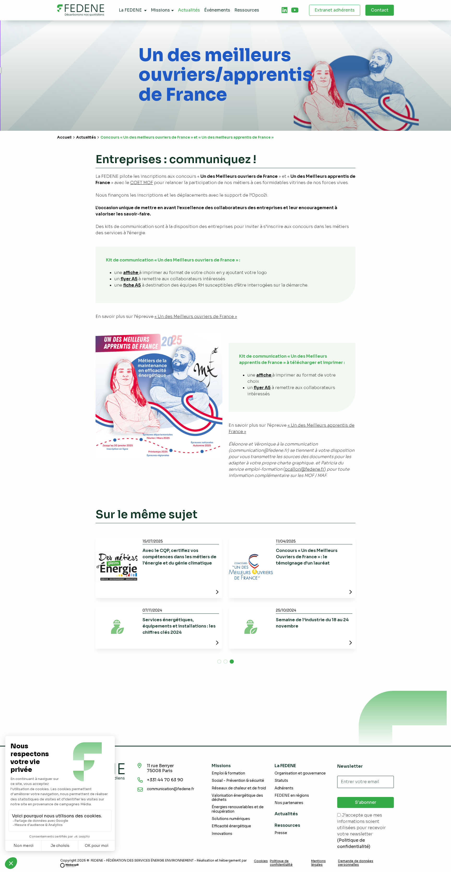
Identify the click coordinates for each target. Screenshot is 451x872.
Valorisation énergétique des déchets (237, 797)
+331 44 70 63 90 (165, 780)
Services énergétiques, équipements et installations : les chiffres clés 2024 (179, 626)
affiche (131, 272)
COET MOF (141, 182)
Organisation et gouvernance (300, 773)
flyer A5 (129, 279)
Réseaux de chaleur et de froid (239, 788)
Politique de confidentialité (281, 863)
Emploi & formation (228, 773)
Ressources (287, 825)
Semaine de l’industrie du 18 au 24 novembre (312, 623)
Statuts (281, 780)
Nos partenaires (289, 803)
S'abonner (365, 802)
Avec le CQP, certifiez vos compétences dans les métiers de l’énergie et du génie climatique (179, 557)
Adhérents (284, 788)
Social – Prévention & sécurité (238, 780)
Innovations (222, 833)
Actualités (86, 137)
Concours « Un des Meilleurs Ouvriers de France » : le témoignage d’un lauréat (306, 557)
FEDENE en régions (292, 795)
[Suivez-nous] (284, 10)
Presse (281, 833)
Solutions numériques (231, 819)
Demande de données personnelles (355, 863)
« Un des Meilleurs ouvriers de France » (196, 316)
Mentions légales (318, 863)
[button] (219, 661)
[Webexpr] (69, 865)
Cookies (261, 861)
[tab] (284, 10)
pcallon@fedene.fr (304, 469)
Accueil (64, 137)
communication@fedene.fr (170, 789)
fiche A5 (132, 285)
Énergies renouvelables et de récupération (238, 809)
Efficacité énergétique (231, 826)
